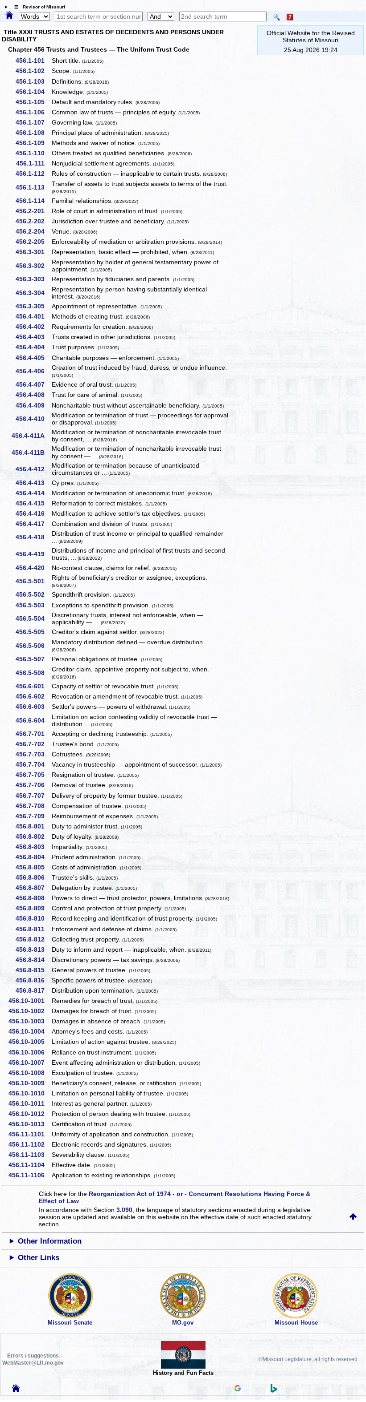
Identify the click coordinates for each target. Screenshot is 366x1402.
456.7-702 (33, 743)
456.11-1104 (29, 1164)
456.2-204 (33, 231)
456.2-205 (33, 241)
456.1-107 (33, 122)
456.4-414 (33, 493)
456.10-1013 (29, 1123)
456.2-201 (33, 210)
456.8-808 (33, 897)
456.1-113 (33, 187)
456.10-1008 (29, 1072)
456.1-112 (33, 173)
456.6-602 (33, 696)
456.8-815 (33, 970)
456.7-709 (33, 816)
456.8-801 (33, 826)
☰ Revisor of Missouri (37, 6)
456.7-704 (33, 764)
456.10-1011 (29, 1103)
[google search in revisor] (237, 1389)
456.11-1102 (29, 1144)
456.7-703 (33, 754)
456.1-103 (33, 81)
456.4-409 (33, 405)
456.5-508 (33, 672)
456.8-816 (33, 980)
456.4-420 (33, 567)
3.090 (124, 1209)
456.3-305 (33, 306)
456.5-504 (33, 618)
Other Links (38, 1257)
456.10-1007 (29, 1062)
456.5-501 (33, 581)
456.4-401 (33, 316)
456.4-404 (33, 347)
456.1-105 (33, 101)
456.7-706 (33, 784)
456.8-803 (33, 846)
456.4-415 (33, 503)
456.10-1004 (29, 1031)
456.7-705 (33, 774)
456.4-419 (33, 554)
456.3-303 (33, 279)
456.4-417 (33, 523)
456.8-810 (33, 918)
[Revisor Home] (16, 1390)
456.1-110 (33, 153)
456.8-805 (33, 867)
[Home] (9, 15)
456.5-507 (33, 659)
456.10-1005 (29, 1041)
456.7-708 (33, 805)
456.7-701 (33, 733)
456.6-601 (33, 686)
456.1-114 (33, 200)
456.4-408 (33, 394)
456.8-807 (33, 887)
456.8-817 (33, 990)
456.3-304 (33, 292)
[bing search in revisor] (274, 1390)
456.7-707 (33, 795)
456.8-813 (33, 949)
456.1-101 (33, 60)
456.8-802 (33, 836)
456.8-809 (33, 908)
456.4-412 (33, 469)
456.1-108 (33, 132)
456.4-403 (33, 336)
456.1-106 (33, 112)
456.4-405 (33, 357)
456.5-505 (33, 631)
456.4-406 (33, 371)
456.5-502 (33, 594)
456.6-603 (33, 706)
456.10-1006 (29, 1052)
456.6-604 (33, 720)
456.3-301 (33, 251)
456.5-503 (33, 605)
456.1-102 (33, 70)
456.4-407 (33, 384)
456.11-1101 (29, 1134)
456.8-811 (33, 929)
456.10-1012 (29, 1113)
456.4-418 (33, 537)
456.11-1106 (29, 1175)
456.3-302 (33, 265)
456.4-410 (33, 418)
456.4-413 (33, 482)
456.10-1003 (29, 1021)
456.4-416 (33, 513)
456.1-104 (33, 91)
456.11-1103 (29, 1154)
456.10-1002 (29, 1010)
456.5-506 (33, 645)
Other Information (50, 1241)
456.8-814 (33, 959)
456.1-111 (33, 163)
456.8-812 (33, 939)
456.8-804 (33, 857)
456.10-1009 (29, 1083)
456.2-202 (33, 221)
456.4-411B (31, 452)
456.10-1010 (29, 1093)
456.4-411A (31, 435)
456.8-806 (33, 877)
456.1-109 (33, 142)
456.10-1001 (29, 1000)
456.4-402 (33, 326)
